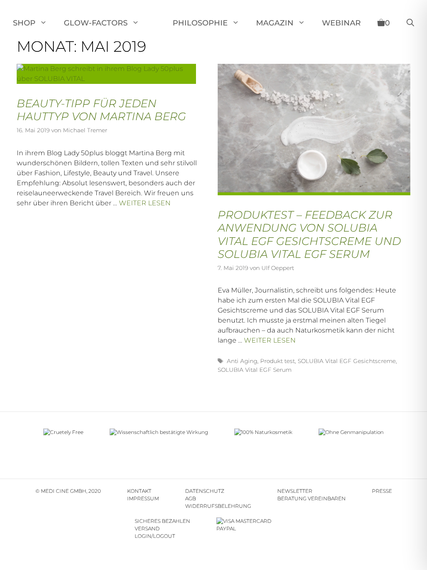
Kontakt (139, 491)
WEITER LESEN (145, 203)
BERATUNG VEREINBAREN (311, 498)
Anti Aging (242, 361)
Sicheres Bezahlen (162, 521)
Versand (147, 528)
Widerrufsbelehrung (218, 506)
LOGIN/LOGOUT (155, 536)
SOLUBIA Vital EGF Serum (254, 369)
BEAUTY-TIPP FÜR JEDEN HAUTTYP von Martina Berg (101, 110)
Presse (382, 491)
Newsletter (294, 491)
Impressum (143, 498)
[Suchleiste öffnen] (410, 23)
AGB (190, 498)
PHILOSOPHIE (200, 23)
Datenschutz (204, 491)
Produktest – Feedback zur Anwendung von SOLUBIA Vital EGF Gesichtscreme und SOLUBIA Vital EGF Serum (309, 234)
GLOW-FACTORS (96, 23)
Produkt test (277, 361)
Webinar (341, 23)
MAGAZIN (275, 23)
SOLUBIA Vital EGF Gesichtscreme (347, 361)
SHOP (24, 23)
